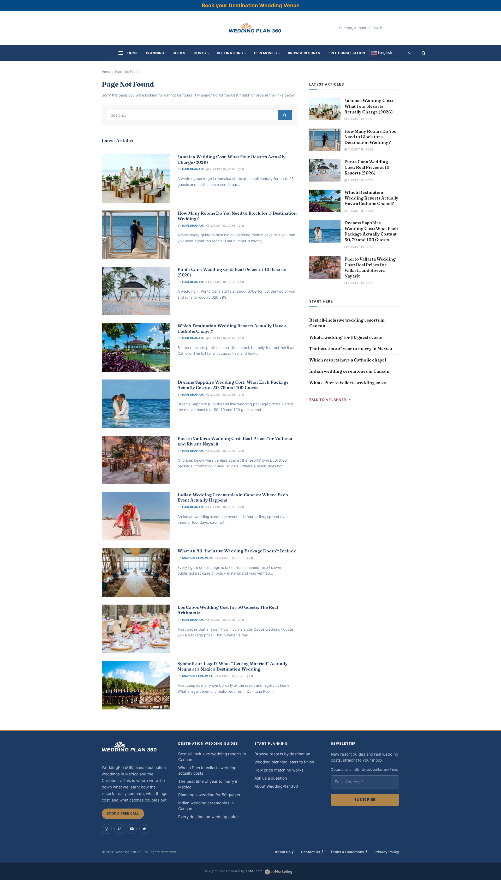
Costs (200, 53)
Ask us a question (270, 778)
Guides (178, 53)
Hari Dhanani (193, 169)
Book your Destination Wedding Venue (251, 5)
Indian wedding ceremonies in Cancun (349, 371)
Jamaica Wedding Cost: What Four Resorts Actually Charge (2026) (368, 106)
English (384, 53)
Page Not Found (127, 72)
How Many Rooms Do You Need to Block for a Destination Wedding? (370, 137)
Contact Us (310, 852)
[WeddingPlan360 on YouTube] (132, 829)
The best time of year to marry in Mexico (350, 348)
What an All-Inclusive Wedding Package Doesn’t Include (236, 550)
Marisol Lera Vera (197, 558)
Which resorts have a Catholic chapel (347, 360)
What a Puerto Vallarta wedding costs (347, 382)
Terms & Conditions (347, 852)
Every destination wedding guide (208, 817)
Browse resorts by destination (282, 754)
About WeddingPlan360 (276, 786)
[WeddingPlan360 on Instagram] (107, 829)
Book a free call (123, 813)
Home (132, 53)
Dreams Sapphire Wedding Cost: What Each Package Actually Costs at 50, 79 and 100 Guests (233, 384)
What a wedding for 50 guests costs (345, 337)
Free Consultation (347, 53)
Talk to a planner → (329, 399)
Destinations (230, 53)
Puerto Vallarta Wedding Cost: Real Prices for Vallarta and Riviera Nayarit (370, 267)
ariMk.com (254, 871)
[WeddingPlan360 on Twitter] (144, 829)
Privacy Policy (386, 852)
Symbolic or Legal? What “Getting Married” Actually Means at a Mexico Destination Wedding (232, 666)
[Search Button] (285, 115)
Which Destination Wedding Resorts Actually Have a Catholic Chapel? (371, 198)
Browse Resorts (304, 53)
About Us (282, 852)
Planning (155, 53)
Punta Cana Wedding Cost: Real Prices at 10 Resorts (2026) (366, 167)
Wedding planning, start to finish (284, 762)
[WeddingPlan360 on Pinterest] (119, 829)
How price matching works (278, 770)
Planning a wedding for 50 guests (209, 795)
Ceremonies (265, 53)
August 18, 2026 (222, 169)
